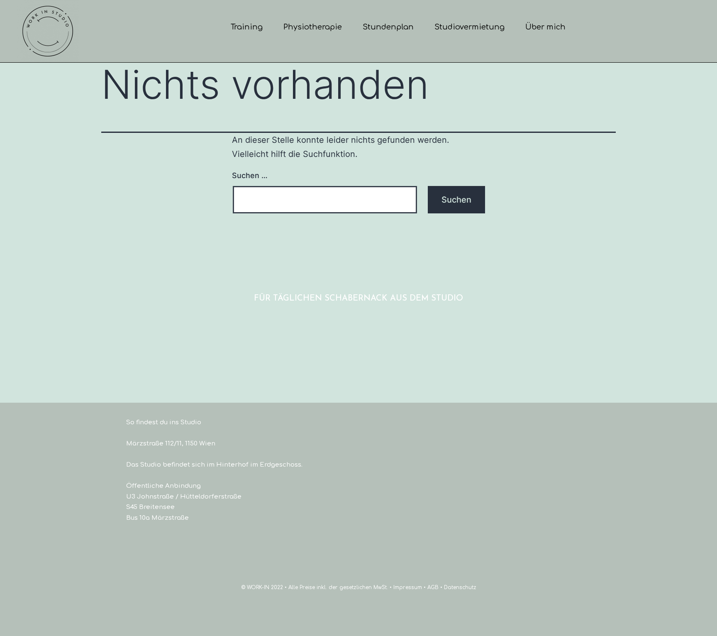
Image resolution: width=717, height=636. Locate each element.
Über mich (545, 27)
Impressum (407, 587)
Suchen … (250, 175)
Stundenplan (388, 27)
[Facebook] (344, 316)
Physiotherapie (312, 27)
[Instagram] (372, 316)
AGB (433, 587)
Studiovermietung (469, 27)
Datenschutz (460, 587)
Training (247, 27)
